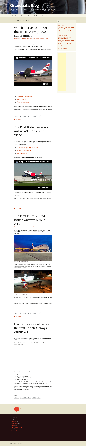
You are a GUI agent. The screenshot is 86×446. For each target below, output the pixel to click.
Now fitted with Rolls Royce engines (24, 96)
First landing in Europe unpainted (24, 98)
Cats (12, 419)
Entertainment (14, 421)
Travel (24, 38)
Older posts (21, 409)
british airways (42, 38)
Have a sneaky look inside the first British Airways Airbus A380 (32, 328)
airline (37, 38)
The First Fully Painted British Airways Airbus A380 (29, 220)
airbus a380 (30, 38)
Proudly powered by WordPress (16, 443)
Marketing (13, 425)
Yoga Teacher (36, 15)
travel (47, 38)
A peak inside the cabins (22, 101)
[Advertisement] (62, 72)
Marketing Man (28, 15)
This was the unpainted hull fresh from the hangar (27, 95)
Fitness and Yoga (15, 423)
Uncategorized (14, 435)
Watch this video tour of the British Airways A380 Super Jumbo (31, 31)
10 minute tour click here (30, 89)
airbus (27, 138)
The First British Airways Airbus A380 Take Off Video (31, 131)
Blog (22, 15)
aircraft (34, 38)
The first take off (20, 104)
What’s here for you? (14, 15)
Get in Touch (44, 15)
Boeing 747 (41, 138)
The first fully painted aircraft (23, 102)
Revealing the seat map (22, 99)
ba (38, 38)
